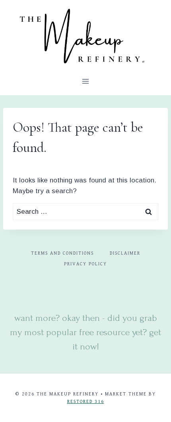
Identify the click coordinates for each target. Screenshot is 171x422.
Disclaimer (125, 253)
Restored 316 (85, 401)
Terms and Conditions (62, 253)
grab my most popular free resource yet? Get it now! (85, 332)
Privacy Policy (85, 264)
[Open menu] (85, 81)
